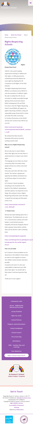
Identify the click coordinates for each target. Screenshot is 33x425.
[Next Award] (32, 419)
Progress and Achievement (16, 324)
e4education (20, 409)
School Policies (16, 320)
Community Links (16, 301)
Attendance (16, 341)
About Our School (16, 35)
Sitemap (16, 407)
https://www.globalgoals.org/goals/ (15, 236)
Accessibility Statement (16, 405)
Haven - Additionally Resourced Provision (16, 306)
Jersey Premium (16, 311)
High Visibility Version (16, 403)
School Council (16, 332)
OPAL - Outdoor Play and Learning (16, 346)
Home (6, 35)
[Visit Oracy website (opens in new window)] (24, 419)
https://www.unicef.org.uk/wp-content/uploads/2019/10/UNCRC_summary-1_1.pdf (18, 129)
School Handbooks (16, 328)
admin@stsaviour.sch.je (24, 398)
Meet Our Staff (16, 316)
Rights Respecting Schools (16, 355)
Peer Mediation (16, 351)
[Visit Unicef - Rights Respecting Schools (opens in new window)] (9, 419)
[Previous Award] (1, 419)
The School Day (16, 337)
